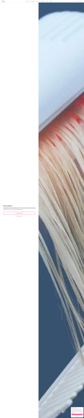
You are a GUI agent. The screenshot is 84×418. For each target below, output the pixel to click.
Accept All (77, 414)
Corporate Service (39, 1)
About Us (27, 1)
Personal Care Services (32, 1)
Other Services (19, 216)
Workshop (43, 1)
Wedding (47, 1)
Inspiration (51, 1)
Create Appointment (19, 213)
